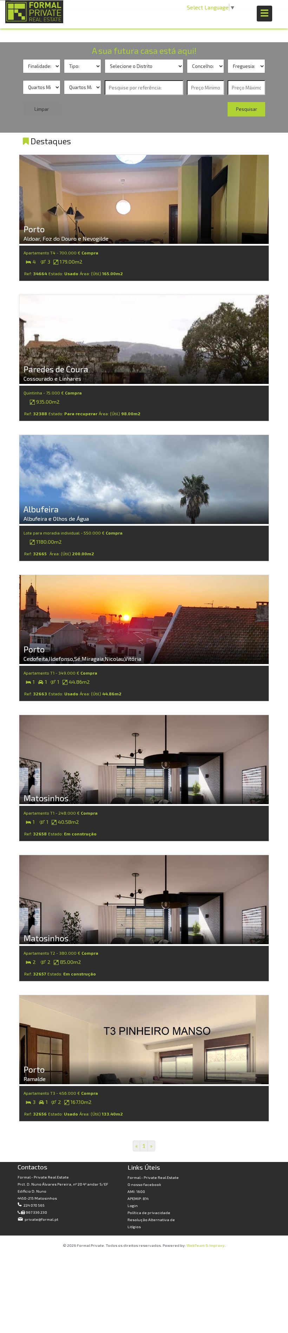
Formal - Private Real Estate (153, 1177)
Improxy (216, 1245)
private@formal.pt (41, 1219)
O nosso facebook (144, 1184)
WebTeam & (197, 1245)
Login (132, 1205)
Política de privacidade (148, 1212)
